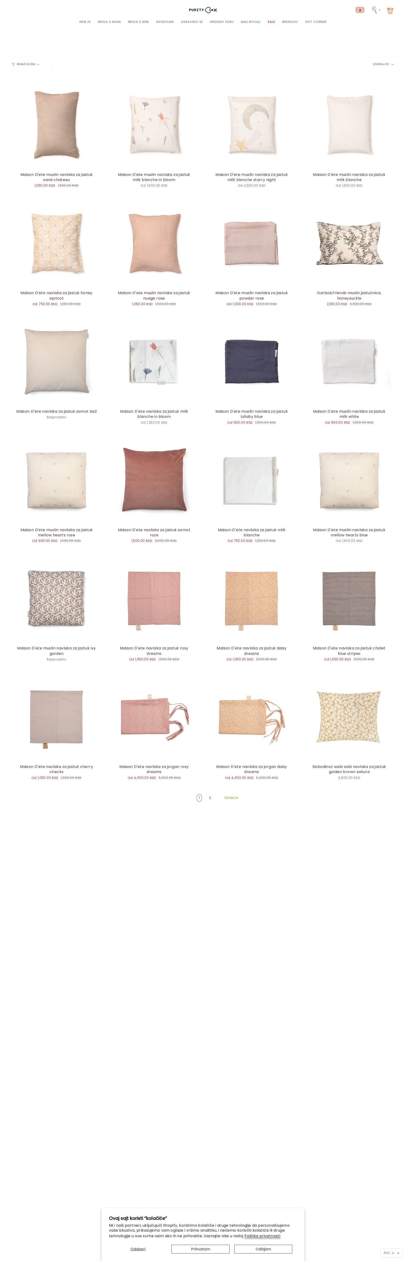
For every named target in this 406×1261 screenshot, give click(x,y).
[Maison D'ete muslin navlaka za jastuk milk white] (349, 361)
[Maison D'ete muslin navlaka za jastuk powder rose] (252, 243)
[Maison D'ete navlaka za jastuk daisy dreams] (252, 598)
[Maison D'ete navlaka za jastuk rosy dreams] (154, 598)
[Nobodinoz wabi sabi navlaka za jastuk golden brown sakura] (349, 717)
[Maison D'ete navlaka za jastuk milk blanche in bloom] (154, 361)
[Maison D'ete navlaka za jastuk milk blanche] (252, 480)
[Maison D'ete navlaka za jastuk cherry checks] (57, 717)
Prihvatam (200, 1249)
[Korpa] (390, 10)
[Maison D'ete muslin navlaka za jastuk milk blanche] (349, 124)
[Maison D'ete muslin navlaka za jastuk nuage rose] (154, 243)
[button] (109, 21)
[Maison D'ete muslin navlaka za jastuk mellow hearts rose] (57, 480)
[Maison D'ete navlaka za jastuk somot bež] (57, 361)
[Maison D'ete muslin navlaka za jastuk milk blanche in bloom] (154, 124)
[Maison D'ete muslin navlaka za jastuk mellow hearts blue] (349, 480)
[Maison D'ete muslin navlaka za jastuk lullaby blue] (252, 361)
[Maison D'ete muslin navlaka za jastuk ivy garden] (57, 598)
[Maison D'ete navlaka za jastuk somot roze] (154, 480)
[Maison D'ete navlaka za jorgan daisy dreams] (252, 717)
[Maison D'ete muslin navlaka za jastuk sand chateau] (57, 124)
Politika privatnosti (262, 1236)
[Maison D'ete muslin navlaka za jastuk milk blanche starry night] (252, 124)
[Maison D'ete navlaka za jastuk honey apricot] (57, 243)
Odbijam (263, 1249)
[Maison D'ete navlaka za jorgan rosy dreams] (154, 717)
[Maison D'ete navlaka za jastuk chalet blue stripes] (349, 598)
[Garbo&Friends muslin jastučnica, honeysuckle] (349, 243)
